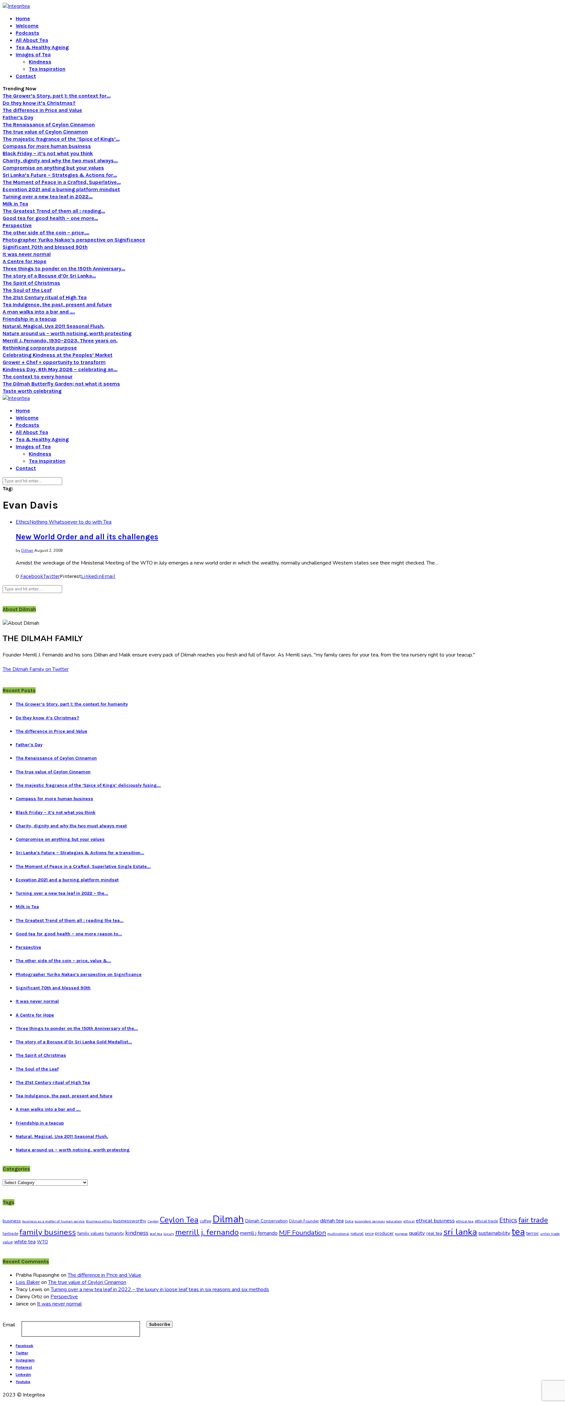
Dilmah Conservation (266, 1221)
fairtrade (10, 1233)
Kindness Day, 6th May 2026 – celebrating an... (60, 369)
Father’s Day (18, 117)
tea (518, 1232)
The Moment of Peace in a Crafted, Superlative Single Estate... (83, 866)
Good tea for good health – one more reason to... (69, 934)
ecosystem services (370, 1221)
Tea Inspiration (47, 69)
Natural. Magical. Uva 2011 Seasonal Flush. (53, 326)
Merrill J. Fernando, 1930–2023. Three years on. (60, 340)
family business (48, 1232)
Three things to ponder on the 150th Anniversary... (64, 268)
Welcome (27, 26)
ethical (409, 1221)
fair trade (533, 1220)
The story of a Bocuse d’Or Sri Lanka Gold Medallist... (74, 1042)
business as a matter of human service (53, 1221)
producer (384, 1233)
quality (417, 1233)
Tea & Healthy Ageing (42, 47)
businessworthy (129, 1221)
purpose (401, 1233)
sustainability (494, 1233)
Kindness (40, 62)
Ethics (22, 522)
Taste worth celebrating (32, 391)
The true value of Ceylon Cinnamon (45, 132)
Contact (26, 76)
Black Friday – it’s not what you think (48, 153)
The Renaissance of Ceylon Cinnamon (49, 124)
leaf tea (156, 1233)
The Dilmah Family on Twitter (36, 669)
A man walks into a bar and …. (39, 312)
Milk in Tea (15, 204)
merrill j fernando (259, 1233)
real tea (434, 1233)
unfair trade (550, 1233)
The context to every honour (38, 376)
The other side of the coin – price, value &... (63, 961)
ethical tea (464, 1221)
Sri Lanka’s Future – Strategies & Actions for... (60, 175)
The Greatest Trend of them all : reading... (54, 211)
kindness (136, 1233)
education (394, 1221)
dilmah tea (332, 1220)
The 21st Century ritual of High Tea (45, 297)
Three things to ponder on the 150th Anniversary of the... (77, 1028)
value (8, 1242)
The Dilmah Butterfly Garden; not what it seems (61, 384)
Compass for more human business (47, 146)
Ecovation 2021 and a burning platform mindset (61, 189)
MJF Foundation (302, 1232)
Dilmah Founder (304, 1221)
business (12, 1221)
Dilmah (228, 1219)
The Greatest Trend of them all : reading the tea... (70, 920)
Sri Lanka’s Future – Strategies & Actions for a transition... (80, 853)
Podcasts (27, 33)
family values (90, 1233)
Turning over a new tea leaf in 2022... (48, 196)
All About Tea (32, 40)
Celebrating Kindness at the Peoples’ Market (57, 355)
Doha (349, 1221)
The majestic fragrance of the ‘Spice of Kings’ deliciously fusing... (88, 785)
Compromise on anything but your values (53, 168)
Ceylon (153, 1221)
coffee (205, 1221)
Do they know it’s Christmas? (39, 103)
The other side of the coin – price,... (46, 232)
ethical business (435, 1220)
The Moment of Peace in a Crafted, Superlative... (62, 182)
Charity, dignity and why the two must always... (60, 160)
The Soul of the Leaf (27, 290)
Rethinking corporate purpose (40, 348)
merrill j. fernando (207, 1232)
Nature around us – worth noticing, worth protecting (67, 333)
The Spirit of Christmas (31, 283)
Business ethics (99, 1221)
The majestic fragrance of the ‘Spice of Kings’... (61, 139)
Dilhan (27, 550)
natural (357, 1233)
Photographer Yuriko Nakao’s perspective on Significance (74, 240)
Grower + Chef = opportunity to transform (54, 362)
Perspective (17, 225)
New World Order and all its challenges (87, 536)
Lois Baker (28, 1282)
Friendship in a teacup (30, 319)
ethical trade (486, 1221)
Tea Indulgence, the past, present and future (57, 304)
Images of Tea (33, 54)
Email (9, 1324)
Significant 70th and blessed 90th (45, 247)
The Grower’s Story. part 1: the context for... (57, 96)
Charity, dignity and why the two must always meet (71, 826)
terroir (532, 1233)
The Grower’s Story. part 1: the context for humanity (72, 704)
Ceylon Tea (179, 1220)
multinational (338, 1233)
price (369, 1233)
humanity (114, 1233)
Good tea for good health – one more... (50, 218)
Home (23, 18)
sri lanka (460, 1232)
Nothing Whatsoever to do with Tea (70, 522)
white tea (25, 1241)
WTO (42, 1242)
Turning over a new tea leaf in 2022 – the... (62, 893)
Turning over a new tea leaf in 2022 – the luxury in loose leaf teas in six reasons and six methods (160, 1289)
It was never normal (27, 254)
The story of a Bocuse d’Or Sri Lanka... (49, 276)
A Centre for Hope (24, 261)
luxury (168, 1233)
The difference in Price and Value (42, 110)
